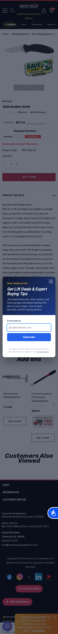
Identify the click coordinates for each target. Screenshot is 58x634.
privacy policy (43, 352)
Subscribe (29, 337)
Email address (14, 320)
